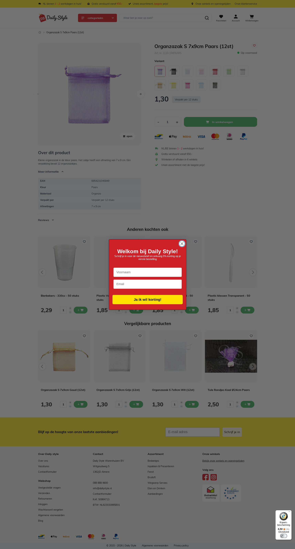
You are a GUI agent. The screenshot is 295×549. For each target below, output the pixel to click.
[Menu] (289, 512)
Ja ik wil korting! (147, 299)
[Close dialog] (182, 244)
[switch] (283, 536)
